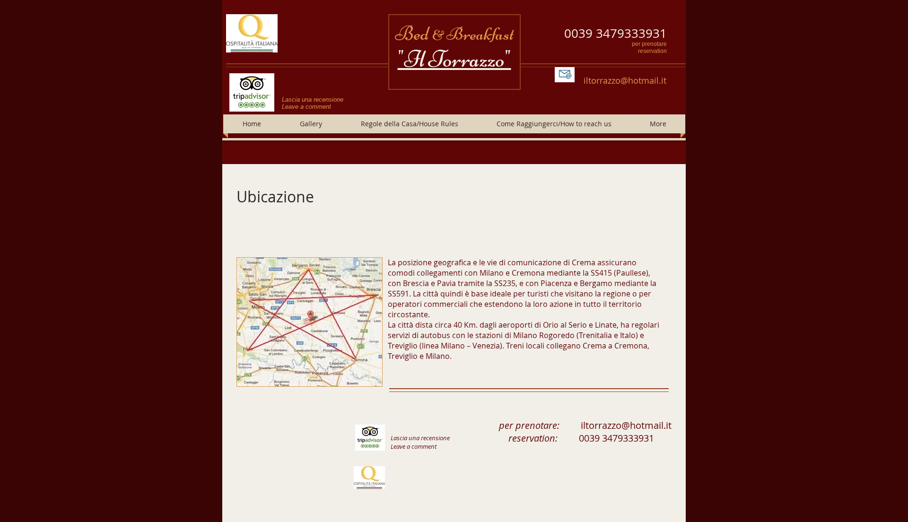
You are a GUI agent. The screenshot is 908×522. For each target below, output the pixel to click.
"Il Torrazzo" (454, 59)
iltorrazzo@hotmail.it (625, 80)
